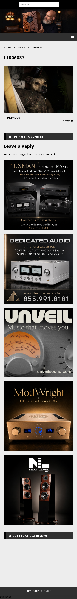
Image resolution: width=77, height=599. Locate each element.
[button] (72, 36)
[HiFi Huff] (38, 30)
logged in (25, 154)
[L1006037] (38, 110)
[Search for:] (39, 4)
